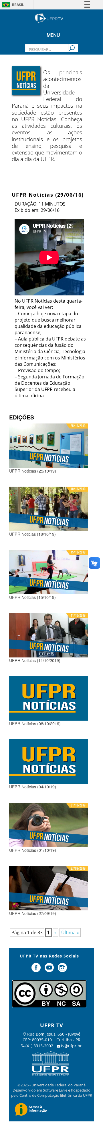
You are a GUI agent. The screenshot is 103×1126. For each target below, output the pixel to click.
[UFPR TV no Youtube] (49, 970)
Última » (70, 932)
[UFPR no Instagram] (62, 970)
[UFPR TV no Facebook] (36, 970)
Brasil (18, 4)
